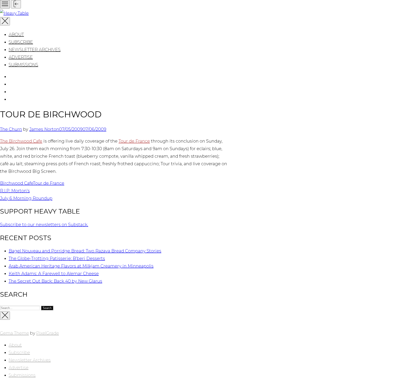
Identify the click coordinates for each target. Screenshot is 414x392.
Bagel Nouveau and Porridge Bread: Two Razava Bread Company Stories (85, 250)
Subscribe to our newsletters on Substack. (44, 224)
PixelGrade (47, 333)
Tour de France (134, 141)
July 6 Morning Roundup (26, 198)
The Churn (11, 129)
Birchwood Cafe (16, 183)
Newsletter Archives (35, 49)
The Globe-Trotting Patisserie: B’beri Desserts (57, 258)
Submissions (23, 64)
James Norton (44, 129)
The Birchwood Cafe (21, 141)
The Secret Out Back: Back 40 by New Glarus (55, 281)
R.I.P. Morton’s (15, 190)
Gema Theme (14, 333)
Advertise (21, 57)
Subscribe (21, 42)
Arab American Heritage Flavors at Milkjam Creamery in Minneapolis (81, 266)
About (16, 34)
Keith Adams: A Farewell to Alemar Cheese (54, 273)
